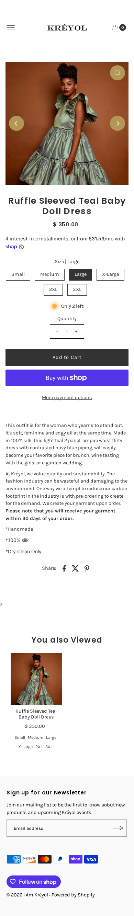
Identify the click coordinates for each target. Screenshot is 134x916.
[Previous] (16, 123)
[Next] (117, 123)
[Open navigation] (10, 27)
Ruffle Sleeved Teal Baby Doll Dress (36, 714)
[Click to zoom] (117, 72)
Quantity (67, 318)
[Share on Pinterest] (86, 568)
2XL (53, 289)
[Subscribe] (118, 828)
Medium (49, 274)
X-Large (110, 274)
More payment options (67, 397)
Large (81, 274)
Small (18, 274)
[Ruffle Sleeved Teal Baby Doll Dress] (36, 678)
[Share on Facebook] (64, 568)
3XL (77, 289)
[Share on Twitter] (75, 568)
